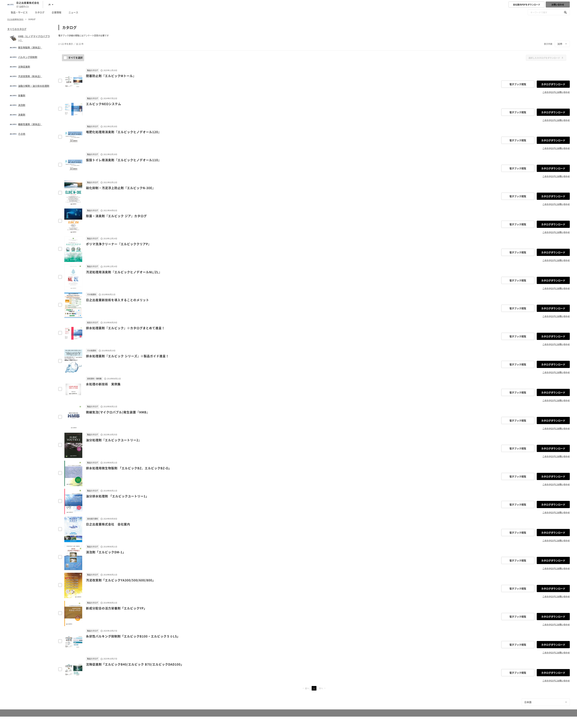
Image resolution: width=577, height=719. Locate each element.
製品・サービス (19, 12)
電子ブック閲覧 (517, 84)
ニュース (73, 12)
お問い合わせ (557, 4)
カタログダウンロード (553, 84)
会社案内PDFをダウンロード (526, 4)
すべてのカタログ (16, 29)
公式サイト (24, 6)
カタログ (39, 12)
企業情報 (56, 12)
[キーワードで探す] (565, 12)
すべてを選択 (75, 57)
